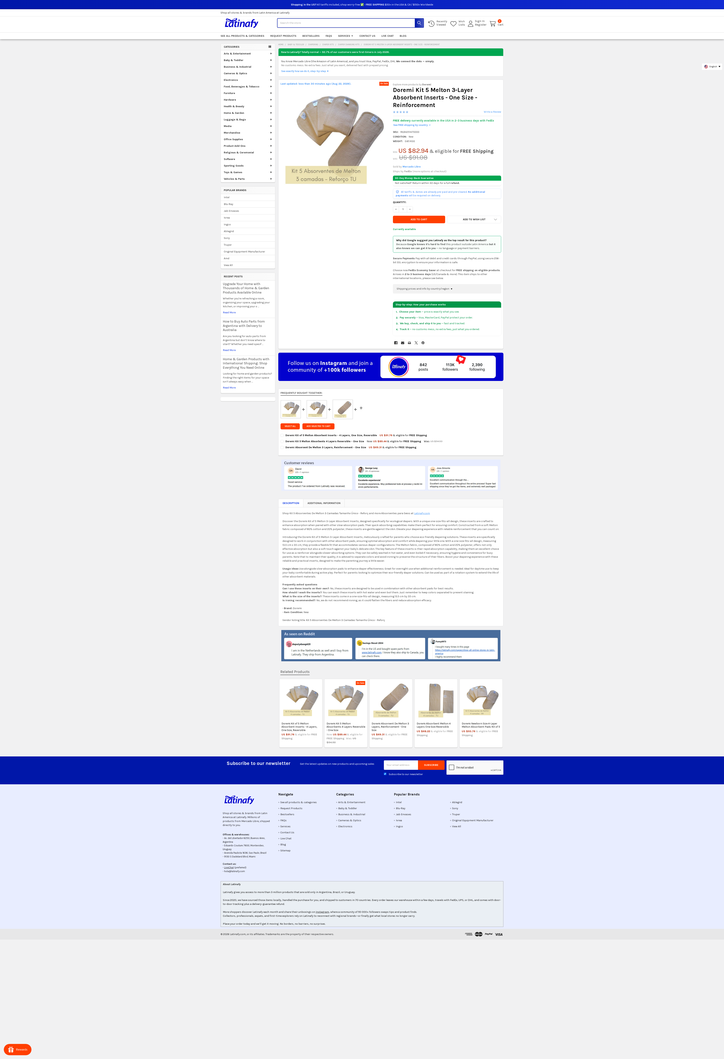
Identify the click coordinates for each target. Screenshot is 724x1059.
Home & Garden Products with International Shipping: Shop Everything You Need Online (246, 363)
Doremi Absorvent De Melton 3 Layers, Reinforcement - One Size (390, 727)
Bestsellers (311, 35)
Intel (226, 197)
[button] (474, 219)
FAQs (329, 35)
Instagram (322, 912)
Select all (290, 426)
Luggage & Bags (235, 119)
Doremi (426, 84)
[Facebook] (396, 343)
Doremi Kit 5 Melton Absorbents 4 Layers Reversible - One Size (346, 727)
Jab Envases (231, 211)
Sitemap (285, 850)
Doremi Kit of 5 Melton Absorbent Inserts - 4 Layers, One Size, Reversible (299, 727)
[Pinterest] (423, 343)
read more (229, 312)
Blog (403, 35)
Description (291, 503)
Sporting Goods (234, 165)
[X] (416, 343)
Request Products (283, 35)
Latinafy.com (422, 513)
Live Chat (387, 35)
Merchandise (232, 132)
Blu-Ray (228, 204)
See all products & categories (242, 35)
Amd (226, 258)
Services (344, 35)
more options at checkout (429, 171)
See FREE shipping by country (411, 125)
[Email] (403, 343)
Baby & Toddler (233, 60)
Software (229, 159)
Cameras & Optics (235, 73)
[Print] (409, 343)
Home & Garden (234, 113)
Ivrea (227, 217)
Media (228, 126)
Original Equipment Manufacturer (244, 251)
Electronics (231, 80)
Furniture (229, 93)
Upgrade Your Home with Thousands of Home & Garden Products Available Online (246, 288)
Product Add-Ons (234, 146)
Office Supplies (233, 139)
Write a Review (492, 111)
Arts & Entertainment (237, 53)
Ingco (227, 224)
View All (228, 265)
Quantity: (399, 202)
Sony (227, 238)
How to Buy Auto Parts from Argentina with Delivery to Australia (244, 325)
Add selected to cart (318, 426)
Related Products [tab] (295, 672)
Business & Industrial (237, 66)
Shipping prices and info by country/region (423, 288)
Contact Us (367, 35)
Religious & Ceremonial (239, 152)
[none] (335, 140)
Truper (228, 244)
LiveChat (229, 867)
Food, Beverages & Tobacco (241, 86)
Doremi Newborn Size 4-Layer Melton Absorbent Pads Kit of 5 (481, 725)
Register (480, 24)
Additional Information (324, 503)
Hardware (230, 99)
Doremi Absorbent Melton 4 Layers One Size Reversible (434, 725)
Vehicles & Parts (234, 178)
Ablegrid (229, 231)
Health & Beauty (234, 106)
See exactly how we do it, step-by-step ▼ (305, 71)
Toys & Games (233, 172)
